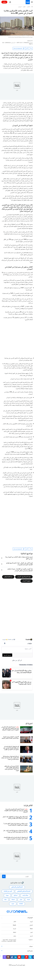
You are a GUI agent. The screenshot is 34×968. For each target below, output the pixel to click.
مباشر (4, 2)
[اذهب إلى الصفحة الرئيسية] (28, 2)
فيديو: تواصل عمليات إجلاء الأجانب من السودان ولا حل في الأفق (19, 558)
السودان (19, 7)
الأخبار (28, 7)
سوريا (7, 895)
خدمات (31, 946)
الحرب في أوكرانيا (8, 891)
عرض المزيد (30, 951)
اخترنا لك (29, 723)
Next (31, 929)
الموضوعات (30, 918)
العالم (24, 7)
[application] (17, 26)
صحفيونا (31, 940)
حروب (12, 904)
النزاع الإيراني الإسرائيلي (17, 887)
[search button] (4, 876)
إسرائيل (15, 895)
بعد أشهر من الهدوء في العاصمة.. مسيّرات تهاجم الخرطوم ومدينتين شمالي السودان (20, 570)
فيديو (31, 936)
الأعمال (31, 925)
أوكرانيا (21, 904)
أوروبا (31, 922)
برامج (15, 936)
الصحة (14, 929)
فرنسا (28, 900)
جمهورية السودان (26, 581)
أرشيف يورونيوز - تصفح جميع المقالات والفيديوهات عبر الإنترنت (8, 940)
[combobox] (17, 876)
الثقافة (14, 932)
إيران (21, 900)
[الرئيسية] (32, 7)
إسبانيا (13, 900)
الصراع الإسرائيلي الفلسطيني (23, 891)
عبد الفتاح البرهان (8, 577)
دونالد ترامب (25, 895)
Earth (14, 925)
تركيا (5, 900)
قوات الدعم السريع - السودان (23, 577)
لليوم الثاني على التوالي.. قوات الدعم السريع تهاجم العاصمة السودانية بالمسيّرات (19, 564)
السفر (31, 932)
